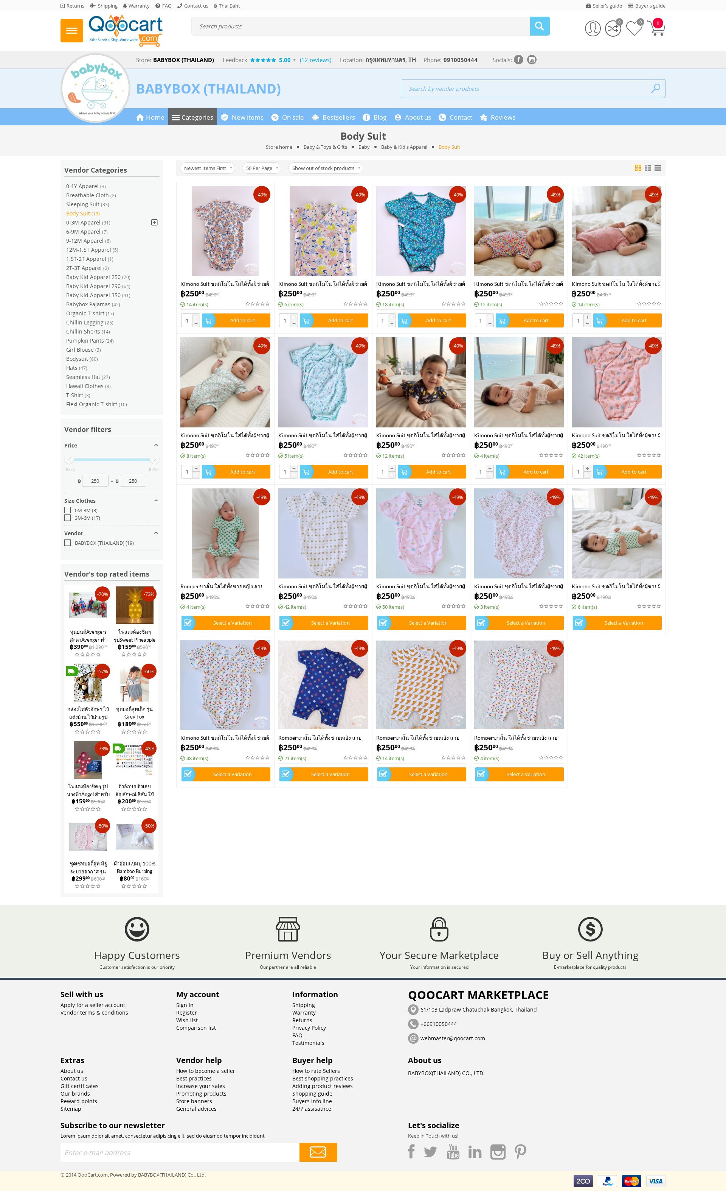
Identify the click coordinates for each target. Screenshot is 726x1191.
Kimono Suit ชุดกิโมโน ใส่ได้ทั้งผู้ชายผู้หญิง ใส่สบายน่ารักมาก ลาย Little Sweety (224, 283)
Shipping (303, 1005)
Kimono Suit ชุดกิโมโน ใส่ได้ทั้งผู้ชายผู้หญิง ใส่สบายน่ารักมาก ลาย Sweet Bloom (616, 283)
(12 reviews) (315, 60)
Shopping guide (312, 1093)
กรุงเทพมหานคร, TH (391, 59)
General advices (196, 1108)
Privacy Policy (309, 1027)
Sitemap (70, 1108)
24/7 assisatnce (311, 1108)
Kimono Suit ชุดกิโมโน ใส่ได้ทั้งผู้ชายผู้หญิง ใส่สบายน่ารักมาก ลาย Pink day (322, 283)
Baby (364, 146)
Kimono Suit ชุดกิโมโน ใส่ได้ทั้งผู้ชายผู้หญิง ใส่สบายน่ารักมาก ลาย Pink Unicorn (420, 586)
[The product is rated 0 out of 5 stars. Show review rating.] (88, 654)
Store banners (194, 1101)
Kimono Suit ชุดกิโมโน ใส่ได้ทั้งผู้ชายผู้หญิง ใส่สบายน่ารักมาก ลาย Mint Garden (322, 435)
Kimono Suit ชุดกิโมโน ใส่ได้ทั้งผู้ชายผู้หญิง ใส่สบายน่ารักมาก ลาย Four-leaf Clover (616, 586)
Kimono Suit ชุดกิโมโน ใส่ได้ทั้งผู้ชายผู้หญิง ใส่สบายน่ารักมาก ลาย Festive (224, 737)
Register (186, 1012)
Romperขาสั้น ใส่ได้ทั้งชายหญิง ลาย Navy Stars (319, 737)
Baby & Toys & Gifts (325, 146)
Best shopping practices (322, 1078)
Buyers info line (312, 1101)
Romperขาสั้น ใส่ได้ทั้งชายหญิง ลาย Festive (515, 737)
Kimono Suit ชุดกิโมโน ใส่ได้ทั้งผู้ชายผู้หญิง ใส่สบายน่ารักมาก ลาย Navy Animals (420, 435)
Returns (302, 1020)
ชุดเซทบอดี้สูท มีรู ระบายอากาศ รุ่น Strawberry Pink (88, 871)
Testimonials (308, 1042)
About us (71, 1070)
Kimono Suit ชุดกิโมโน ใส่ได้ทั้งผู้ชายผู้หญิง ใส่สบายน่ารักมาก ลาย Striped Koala (518, 435)
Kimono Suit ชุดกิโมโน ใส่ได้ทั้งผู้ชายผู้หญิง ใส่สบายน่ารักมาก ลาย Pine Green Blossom (420, 283)
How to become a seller (205, 1070)
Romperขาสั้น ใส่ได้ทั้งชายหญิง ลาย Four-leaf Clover (222, 586)
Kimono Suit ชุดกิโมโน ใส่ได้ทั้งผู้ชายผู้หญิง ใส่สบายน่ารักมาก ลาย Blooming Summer (518, 283)
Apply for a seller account (92, 1005)
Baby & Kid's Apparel (404, 146)
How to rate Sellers (316, 1070)
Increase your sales (200, 1086)
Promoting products (201, 1093)
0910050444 (461, 60)
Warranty (304, 1012)
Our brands (75, 1093)
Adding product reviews (322, 1086)
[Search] (540, 26)
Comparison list (196, 1027)
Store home (279, 146)
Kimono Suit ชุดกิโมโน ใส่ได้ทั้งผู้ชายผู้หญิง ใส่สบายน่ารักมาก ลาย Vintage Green (224, 435)
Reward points (78, 1101)
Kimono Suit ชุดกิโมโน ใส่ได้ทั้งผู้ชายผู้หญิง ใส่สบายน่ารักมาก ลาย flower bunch (518, 586)
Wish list (187, 1020)
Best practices (194, 1078)
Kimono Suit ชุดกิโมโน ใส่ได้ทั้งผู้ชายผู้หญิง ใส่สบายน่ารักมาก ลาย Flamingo (616, 435)
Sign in (185, 1005)
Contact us (73, 1078)
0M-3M (86, 510)
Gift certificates (79, 1086)
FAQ (297, 1035)
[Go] (318, 1152)
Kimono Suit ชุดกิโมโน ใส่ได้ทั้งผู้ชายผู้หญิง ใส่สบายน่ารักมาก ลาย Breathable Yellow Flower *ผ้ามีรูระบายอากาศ (322, 586)
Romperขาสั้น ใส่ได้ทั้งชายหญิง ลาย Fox (417, 737)
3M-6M (87, 517)
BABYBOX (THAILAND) (208, 88)
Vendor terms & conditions (94, 1012)
